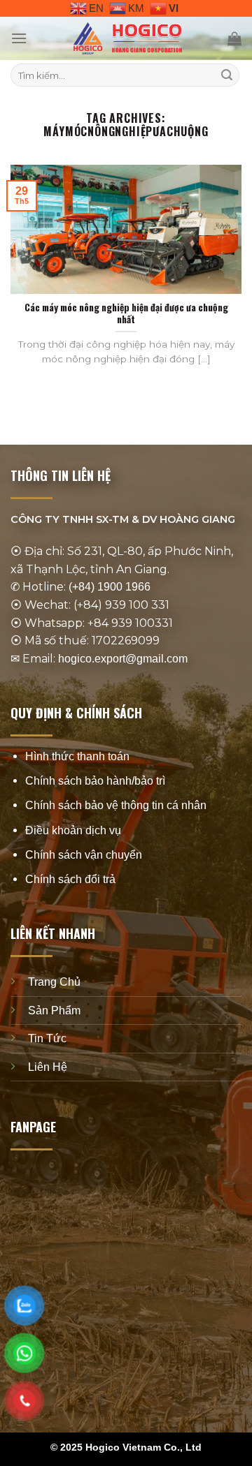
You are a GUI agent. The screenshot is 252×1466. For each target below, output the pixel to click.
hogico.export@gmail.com (123, 658)
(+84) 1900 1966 (109, 587)
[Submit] (227, 75)
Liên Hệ (47, 1066)
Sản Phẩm (54, 1010)
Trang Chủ (54, 982)
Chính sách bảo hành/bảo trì (95, 781)
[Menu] (18, 38)
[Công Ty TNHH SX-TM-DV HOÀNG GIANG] (127, 38)
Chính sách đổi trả (70, 878)
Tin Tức (47, 1038)
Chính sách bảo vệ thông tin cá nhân (115, 805)
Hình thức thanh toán (77, 756)
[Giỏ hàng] (234, 38)
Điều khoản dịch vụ (73, 830)
